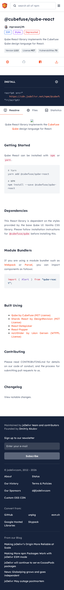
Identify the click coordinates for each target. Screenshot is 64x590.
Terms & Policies (42, 483)
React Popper (19, 329)
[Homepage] (7, 62)
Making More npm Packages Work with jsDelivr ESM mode (28, 555)
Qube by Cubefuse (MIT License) (30, 315)
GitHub (8, 514)
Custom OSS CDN (15, 497)
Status (36, 476)
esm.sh (56, 514)
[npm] (40, 62)
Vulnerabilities (48, 50)
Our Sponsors (12, 490)
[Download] (56, 62)
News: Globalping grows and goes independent (25, 573)
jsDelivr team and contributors (40, 425)
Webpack (10, 264)
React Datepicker (21, 326)
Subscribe (32, 456)
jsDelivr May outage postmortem (24, 581)
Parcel (28, 264)
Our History (11, 483)
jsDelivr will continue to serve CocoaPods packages (29, 564)
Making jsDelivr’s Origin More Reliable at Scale (29, 546)
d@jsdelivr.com (41, 490)
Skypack (33, 521)
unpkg (32, 514)
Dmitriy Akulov (28, 428)
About (8, 476)
